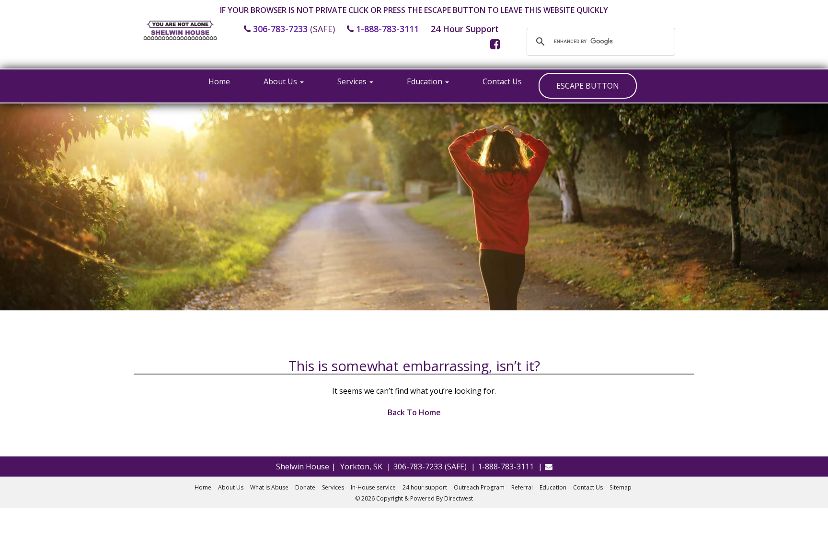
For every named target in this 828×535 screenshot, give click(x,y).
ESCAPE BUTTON (587, 85)
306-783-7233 (280, 28)
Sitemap (621, 487)
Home (219, 81)
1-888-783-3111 (387, 28)
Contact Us (502, 81)
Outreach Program (479, 487)
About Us (281, 81)
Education (425, 81)
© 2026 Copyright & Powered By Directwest (414, 498)
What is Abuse (269, 487)
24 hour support (424, 487)
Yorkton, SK (361, 466)
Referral (522, 487)
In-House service (373, 487)
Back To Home (414, 412)
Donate (305, 487)
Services (352, 81)
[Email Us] (548, 466)
